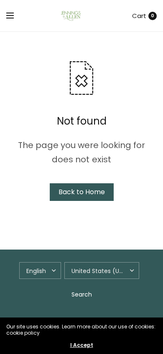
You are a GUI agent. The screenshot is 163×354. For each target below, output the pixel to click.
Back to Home (82, 192)
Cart (139, 15)
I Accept (81, 345)
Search (81, 294)
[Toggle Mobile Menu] (15, 16)
